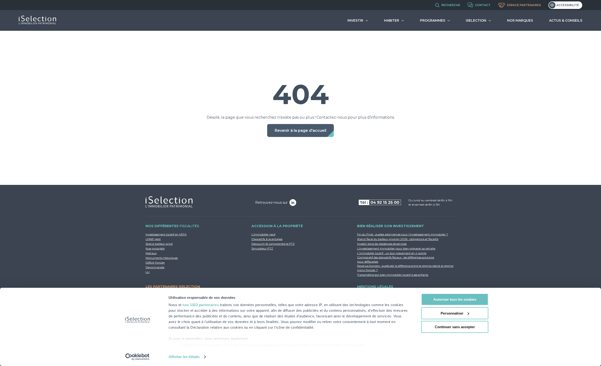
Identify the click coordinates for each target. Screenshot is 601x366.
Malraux (151, 253)
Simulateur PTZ (262, 248)
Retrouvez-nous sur (271, 202)
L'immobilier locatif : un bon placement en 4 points (391, 253)
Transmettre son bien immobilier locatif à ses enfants (392, 274)
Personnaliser (452, 313)
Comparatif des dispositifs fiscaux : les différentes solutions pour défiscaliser (395, 259)
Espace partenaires (524, 5)
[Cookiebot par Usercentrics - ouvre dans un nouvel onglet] (137, 356)
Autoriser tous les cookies (454, 299)
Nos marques (520, 20)
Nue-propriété (155, 248)
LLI (148, 272)
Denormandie (155, 267)
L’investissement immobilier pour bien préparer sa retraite (396, 248)
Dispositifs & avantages (266, 239)
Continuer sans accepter (455, 327)
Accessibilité (567, 5)
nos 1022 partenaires (200, 305)
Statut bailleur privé (159, 243)
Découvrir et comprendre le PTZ (273, 243)
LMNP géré (153, 239)
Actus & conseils (565, 20)
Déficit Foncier (155, 262)
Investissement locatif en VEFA (166, 234)
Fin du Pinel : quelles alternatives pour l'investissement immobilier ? (402, 234)
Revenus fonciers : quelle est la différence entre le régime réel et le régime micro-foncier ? (405, 268)
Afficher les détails (184, 357)
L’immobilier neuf (263, 234)
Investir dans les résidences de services (382, 243)
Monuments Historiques (162, 258)
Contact (482, 5)
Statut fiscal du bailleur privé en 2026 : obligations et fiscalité (397, 239)
